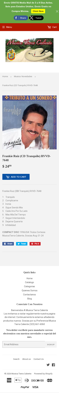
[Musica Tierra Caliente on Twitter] (48, 365)
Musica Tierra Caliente (21, 373)
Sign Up (51, 344)
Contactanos (29, 294)
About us (26, 359)
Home (5, 76)
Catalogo (29, 282)
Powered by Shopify (43, 373)
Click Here (38, 11)
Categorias (29, 286)
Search (16, 359)
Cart (54, 27)
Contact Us (39, 359)
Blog (29, 298)
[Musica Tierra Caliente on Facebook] (53, 365)
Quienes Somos (29, 290)
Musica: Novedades (23, 76)
